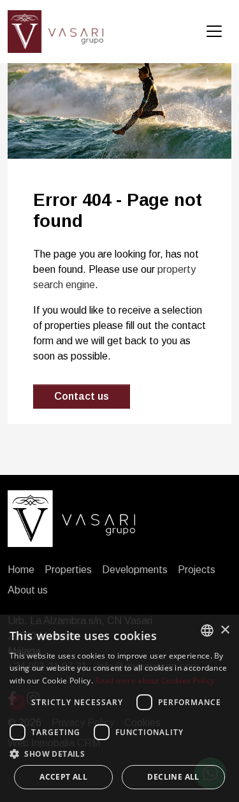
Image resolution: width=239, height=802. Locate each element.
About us (28, 590)
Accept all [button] (63, 776)
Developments (135, 569)
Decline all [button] (173, 776)
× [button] (224, 630)
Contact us (81, 396)
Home (21, 569)
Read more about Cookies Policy (154, 680)
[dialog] (119, 708)
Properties (68, 569)
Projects (196, 569)
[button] (119, 753)
